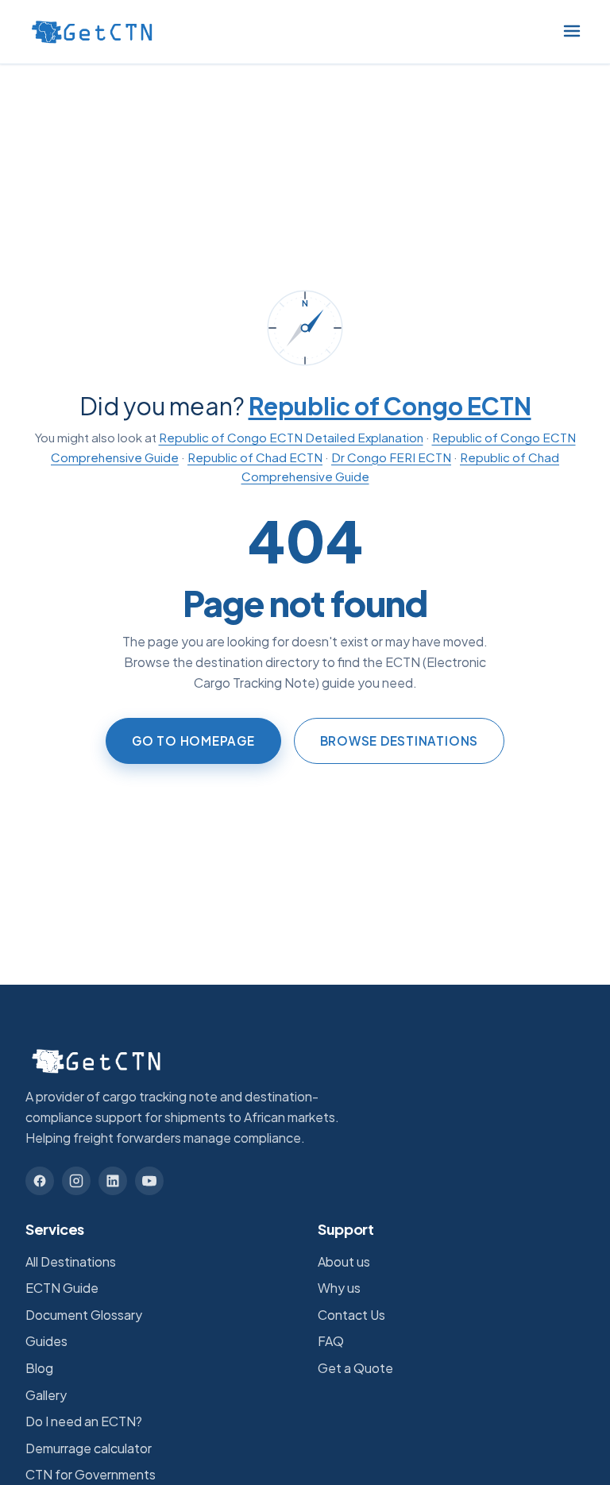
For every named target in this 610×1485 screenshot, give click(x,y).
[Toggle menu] (572, 32)
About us (344, 1261)
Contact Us (351, 1314)
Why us (339, 1287)
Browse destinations (399, 740)
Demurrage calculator (88, 1448)
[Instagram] (76, 1181)
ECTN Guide (61, 1287)
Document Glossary (83, 1314)
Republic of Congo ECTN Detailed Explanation (291, 437)
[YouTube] (149, 1181)
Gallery (46, 1395)
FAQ (331, 1341)
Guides (46, 1341)
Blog (39, 1368)
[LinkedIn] (112, 1181)
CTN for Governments (90, 1474)
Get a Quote (355, 1368)
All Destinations (70, 1261)
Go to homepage (193, 740)
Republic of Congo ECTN (390, 406)
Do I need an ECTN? (83, 1421)
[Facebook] (39, 1181)
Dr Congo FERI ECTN (391, 457)
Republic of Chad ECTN (254, 457)
